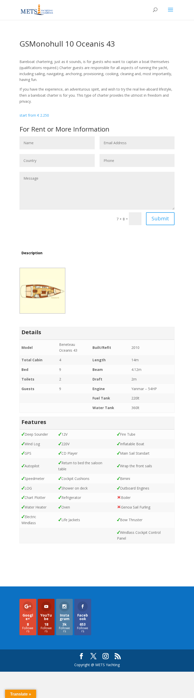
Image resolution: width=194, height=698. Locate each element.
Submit (160, 218)
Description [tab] (31, 252)
